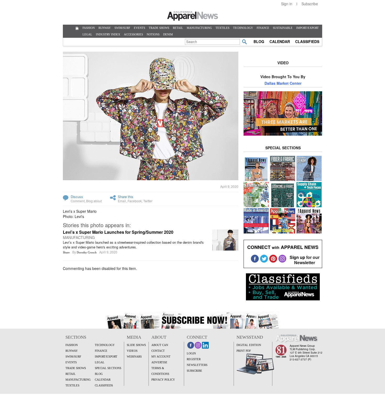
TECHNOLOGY (243, 27)
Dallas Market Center (283, 83)
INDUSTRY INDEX (108, 34)
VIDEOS (132, 350)
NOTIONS (153, 34)
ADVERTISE (159, 362)
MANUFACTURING (199, 27)
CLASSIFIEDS (307, 41)
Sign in (286, 3)
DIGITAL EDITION (248, 345)
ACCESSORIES (133, 34)
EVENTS (139, 27)
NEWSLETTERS (197, 364)
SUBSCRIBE (194, 370)
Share (66, 252)
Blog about (94, 201)
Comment (78, 201)
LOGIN (191, 353)
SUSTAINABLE (283, 27)
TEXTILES (222, 27)
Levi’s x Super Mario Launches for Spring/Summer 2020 (118, 232)
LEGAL (87, 34)
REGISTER (194, 359)
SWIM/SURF (122, 27)
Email (122, 201)
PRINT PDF (243, 350)
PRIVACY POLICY (163, 379)
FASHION (88, 27)
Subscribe (309, 3)
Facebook (135, 201)
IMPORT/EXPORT (307, 27)
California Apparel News (192, 16)
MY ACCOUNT (160, 356)
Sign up (297, 257)
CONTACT (158, 350)
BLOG (259, 41)
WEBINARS (134, 356)
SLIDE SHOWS (136, 345)
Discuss (77, 196)
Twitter (147, 201)
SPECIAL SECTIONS (108, 368)
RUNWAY (104, 27)
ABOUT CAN (159, 345)
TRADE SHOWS (159, 27)
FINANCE (263, 27)
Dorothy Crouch (87, 252)
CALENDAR (280, 41)
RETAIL (178, 27)
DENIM (168, 34)
